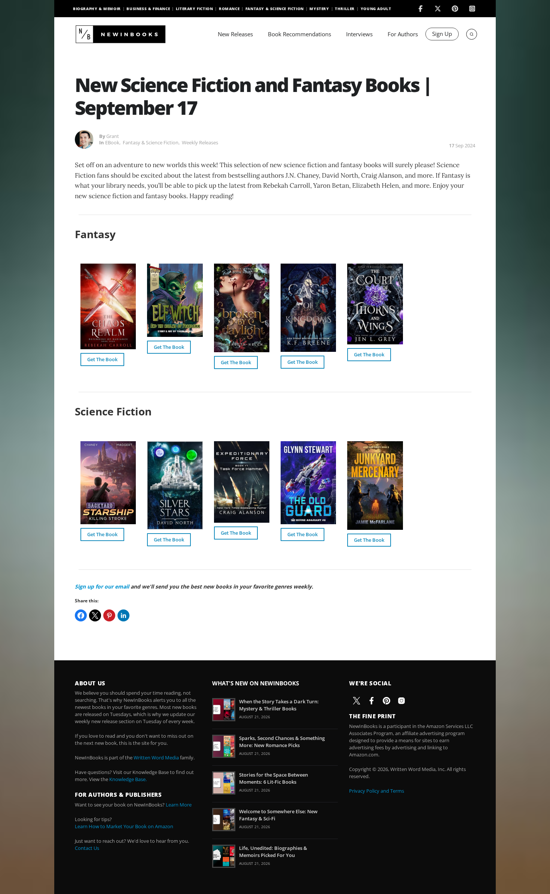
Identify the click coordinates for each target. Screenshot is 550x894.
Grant (112, 136)
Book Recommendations (299, 34)
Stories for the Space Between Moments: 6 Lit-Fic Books (273, 778)
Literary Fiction (194, 8)
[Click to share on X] (95, 615)
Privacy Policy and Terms (376, 790)
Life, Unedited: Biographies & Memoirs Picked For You (273, 851)
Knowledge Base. (128, 779)
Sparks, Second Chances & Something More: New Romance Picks (282, 741)
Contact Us (87, 848)
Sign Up (442, 33)
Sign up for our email (102, 586)
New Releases (235, 34)
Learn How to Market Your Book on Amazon (124, 826)
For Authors (403, 34)
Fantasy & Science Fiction (274, 8)
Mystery (319, 8)
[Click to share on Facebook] (81, 615)
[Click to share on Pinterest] (109, 615)
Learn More (179, 804)
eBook (112, 142)
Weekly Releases (200, 142)
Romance (229, 8)
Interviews (359, 34)
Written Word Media (156, 757)
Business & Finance (148, 8)
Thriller (345, 8)
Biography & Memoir (97, 8)
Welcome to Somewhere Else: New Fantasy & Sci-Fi (278, 814)
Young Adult (376, 8)
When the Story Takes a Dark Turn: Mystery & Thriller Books (279, 705)
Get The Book (102, 359)
